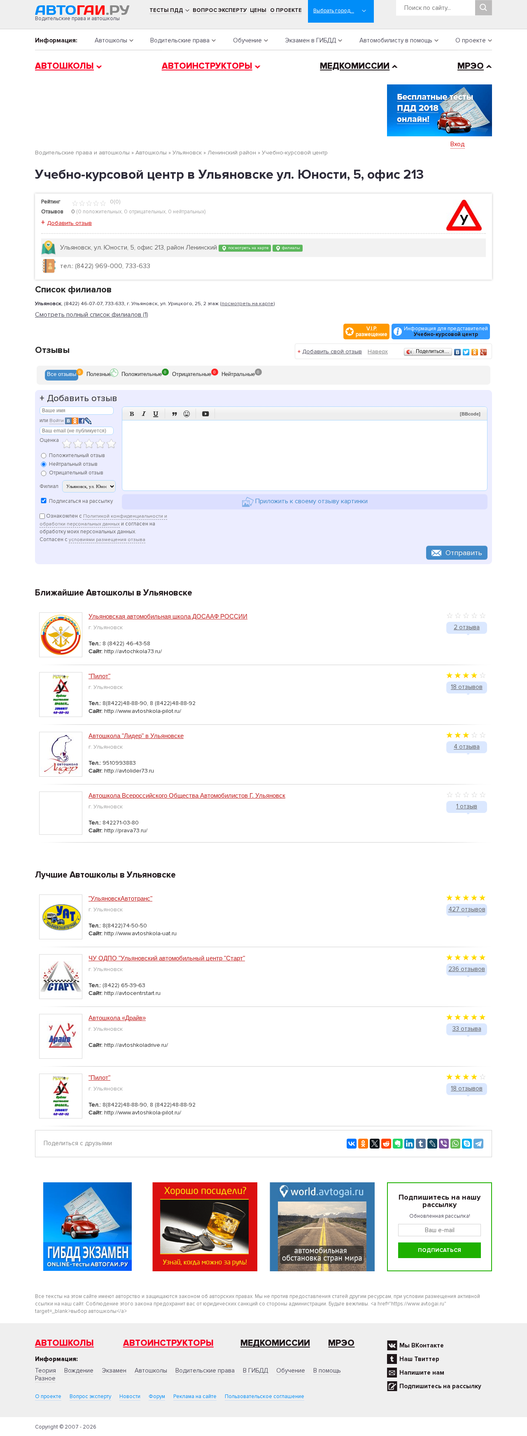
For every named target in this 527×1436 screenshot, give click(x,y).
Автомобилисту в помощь (395, 40)
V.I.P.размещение (371, 331)
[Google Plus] (483, 352)
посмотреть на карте (247, 247)
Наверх (378, 351)
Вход (457, 144)
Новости (129, 1396)
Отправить (463, 552)
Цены (258, 10)
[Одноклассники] (475, 352)
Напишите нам (421, 1372)
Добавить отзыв (69, 222)
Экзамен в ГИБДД (310, 40)
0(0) (114, 201)
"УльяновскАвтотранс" (120, 898)
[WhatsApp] (455, 1144)
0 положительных (99, 211)
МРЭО (470, 66)
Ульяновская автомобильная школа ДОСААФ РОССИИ (168, 616)
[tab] (61, 375)
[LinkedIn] (409, 1144)
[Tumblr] (421, 1144)
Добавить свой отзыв (332, 351)
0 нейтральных (186, 211)
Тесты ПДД (166, 10)
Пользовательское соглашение (264, 1396)
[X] (375, 1144)
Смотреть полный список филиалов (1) (91, 315)
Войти (56, 421)
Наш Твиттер (419, 1359)
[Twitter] (466, 352)
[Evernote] (398, 1144)
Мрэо (341, 1343)
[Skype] (467, 1144)
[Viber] (444, 1144)
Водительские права (180, 40)
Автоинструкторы (207, 66)
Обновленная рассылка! (439, 1216)
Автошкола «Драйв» (117, 1017)
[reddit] (386, 1144)
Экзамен (114, 1370)
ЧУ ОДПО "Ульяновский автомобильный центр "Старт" (167, 958)
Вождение (78, 1370)
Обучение (247, 40)
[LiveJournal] (432, 1144)
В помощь (327, 1370)
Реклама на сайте (195, 1396)
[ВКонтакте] (457, 352)
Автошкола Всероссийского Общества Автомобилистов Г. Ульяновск (187, 795)
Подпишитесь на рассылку (440, 1386)
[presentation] (61, 375)
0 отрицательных (145, 211)
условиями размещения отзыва (107, 540)
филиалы (290, 247)
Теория (45, 1370)
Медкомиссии (354, 66)
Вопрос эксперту (220, 10)
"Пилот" (99, 675)
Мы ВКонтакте (421, 1345)
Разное (45, 1378)
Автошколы (111, 40)
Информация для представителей (446, 331)
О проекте (286, 10)
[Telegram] (478, 1144)
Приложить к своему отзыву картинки (311, 501)
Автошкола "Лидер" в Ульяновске (136, 735)
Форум (157, 1396)
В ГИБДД (255, 1370)
